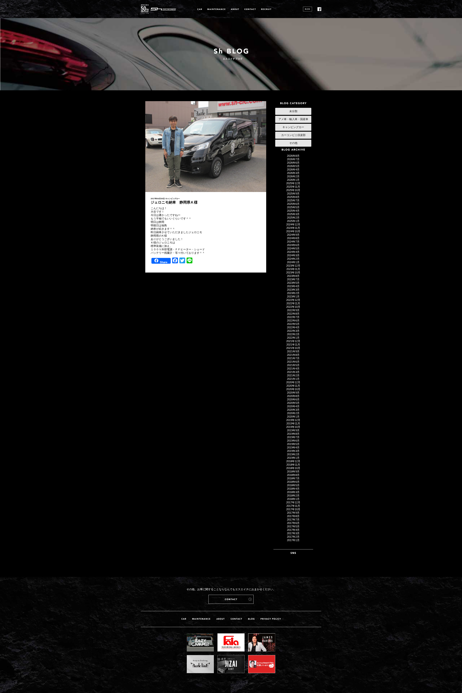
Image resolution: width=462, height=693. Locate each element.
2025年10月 (293, 190)
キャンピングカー (172, 199)
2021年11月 (293, 344)
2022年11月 (293, 303)
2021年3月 (293, 372)
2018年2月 (293, 495)
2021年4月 (293, 368)
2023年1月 (293, 296)
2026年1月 (293, 179)
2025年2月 (293, 217)
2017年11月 (293, 505)
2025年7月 (293, 200)
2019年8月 (293, 433)
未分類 (293, 111)
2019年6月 (293, 440)
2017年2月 (293, 536)
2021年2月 (293, 375)
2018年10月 (293, 468)
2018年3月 (293, 492)
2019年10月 (293, 426)
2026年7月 (293, 159)
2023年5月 (293, 282)
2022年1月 (293, 337)
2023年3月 (293, 289)
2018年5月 (293, 485)
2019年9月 (293, 430)
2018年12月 (293, 461)
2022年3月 (293, 330)
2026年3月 (293, 172)
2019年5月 (293, 444)
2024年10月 (293, 231)
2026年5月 (293, 166)
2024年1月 (293, 262)
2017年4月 (293, 529)
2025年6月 (293, 203)
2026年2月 (293, 176)
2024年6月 (293, 245)
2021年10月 (293, 347)
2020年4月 (293, 406)
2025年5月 (293, 207)
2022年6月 (293, 320)
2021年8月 (293, 354)
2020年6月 (293, 399)
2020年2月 (293, 413)
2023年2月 (293, 293)
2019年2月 (293, 454)
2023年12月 (293, 265)
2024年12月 (293, 224)
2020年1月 (293, 416)
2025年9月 (293, 193)
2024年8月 (293, 238)
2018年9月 (293, 471)
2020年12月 (293, 382)
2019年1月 (293, 457)
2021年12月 (293, 341)
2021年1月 (293, 378)
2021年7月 (293, 358)
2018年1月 (293, 498)
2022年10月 (293, 306)
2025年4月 (293, 210)
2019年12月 (293, 420)
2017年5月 (293, 526)
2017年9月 (293, 512)
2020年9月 (293, 392)
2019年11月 (293, 423)
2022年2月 (293, 334)
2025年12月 (293, 183)
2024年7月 (293, 241)
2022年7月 (293, 317)
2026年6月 (293, 162)
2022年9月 (293, 310)
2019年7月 (293, 437)
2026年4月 (293, 169)
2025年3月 (293, 214)
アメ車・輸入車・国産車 (293, 119)
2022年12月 (293, 299)
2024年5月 (293, 248)
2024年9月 (293, 234)
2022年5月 (293, 323)
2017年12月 (293, 502)
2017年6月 (293, 522)
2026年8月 (293, 155)
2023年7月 (293, 279)
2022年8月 (293, 313)
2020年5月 (293, 402)
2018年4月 (293, 488)
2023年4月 (293, 286)
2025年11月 (293, 186)
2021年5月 (293, 365)
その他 (293, 142)
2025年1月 (293, 221)
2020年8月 (293, 396)
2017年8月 (293, 516)
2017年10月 (293, 509)
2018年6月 (293, 481)
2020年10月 (293, 389)
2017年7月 (293, 519)
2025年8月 (293, 196)
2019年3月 (293, 450)
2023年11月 (293, 269)
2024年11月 (293, 227)
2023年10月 (293, 272)
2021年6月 (293, 361)
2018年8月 (293, 474)
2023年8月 (293, 275)
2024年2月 (293, 258)
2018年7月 (293, 478)
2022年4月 (293, 327)
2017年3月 (293, 533)
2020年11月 (293, 385)
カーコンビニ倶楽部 (293, 135)
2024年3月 (293, 255)
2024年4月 (293, 251)
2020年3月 (293, 409)
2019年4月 (293, 447)
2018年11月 (293, 464)
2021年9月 (293, 351)
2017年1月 (293, 540)
